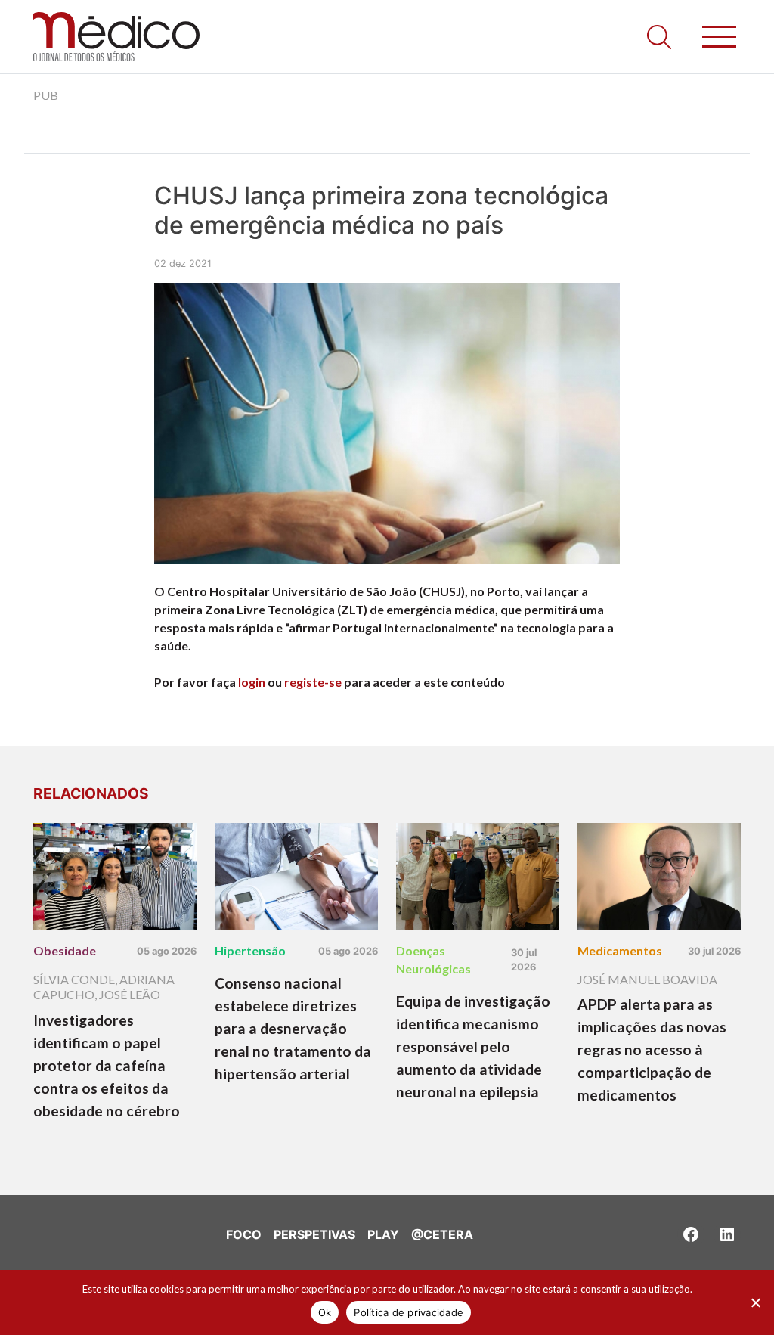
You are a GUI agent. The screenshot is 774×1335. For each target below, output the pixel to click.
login (251, 682)
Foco (244, 1234)
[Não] (755, 1302)
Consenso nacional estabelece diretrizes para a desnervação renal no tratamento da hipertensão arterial (293, 1028)
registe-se (313, 682)
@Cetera (442, 1234)
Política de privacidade (408, 1312)
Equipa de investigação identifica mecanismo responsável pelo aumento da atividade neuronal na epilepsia (473, 1046)
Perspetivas (314, 1234)
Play (383, 1234)
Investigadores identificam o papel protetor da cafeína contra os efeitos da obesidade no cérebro (106, 1065)
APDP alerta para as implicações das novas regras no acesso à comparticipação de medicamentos (651, 1049)
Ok (325, 1312)
